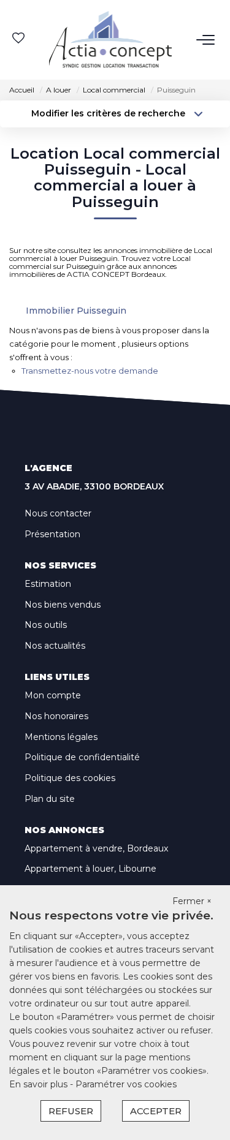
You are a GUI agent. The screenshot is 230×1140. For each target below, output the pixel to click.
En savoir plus (39, 1084)
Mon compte (53, 695)
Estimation (48, 583)
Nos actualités (55, 645)
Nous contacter (58, 513)
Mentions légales (61, 736)
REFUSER (70, 1111)
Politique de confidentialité (82, 757)
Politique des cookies (70, 777)
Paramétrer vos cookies (126, 1084)
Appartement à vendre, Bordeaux (96, 848)
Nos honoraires (56, 716)
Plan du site (50, 798)
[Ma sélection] (18, 39)
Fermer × (192, 901)
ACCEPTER (156, 1111)
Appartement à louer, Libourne (90, 868)
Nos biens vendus (63, 604)
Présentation (52, 534)
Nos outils (46, 624)
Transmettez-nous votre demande (89, 371)
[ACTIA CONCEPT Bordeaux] (110, 40)
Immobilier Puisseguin (76, 310)
